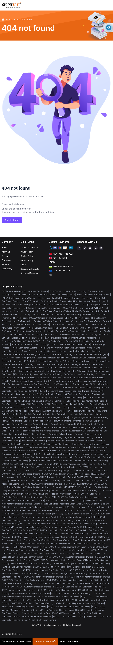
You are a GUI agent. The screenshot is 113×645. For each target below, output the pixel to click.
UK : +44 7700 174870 (58, 260)
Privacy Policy (27, 252)
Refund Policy (27, 260)
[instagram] (101, 248)
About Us (6, 252)
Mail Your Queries (71, 641)
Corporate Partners (6, 262)
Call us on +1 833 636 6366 (17, 641)
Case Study (7, 268)
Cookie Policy (27, 256)
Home (4, 247)
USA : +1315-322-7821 (63, 254)
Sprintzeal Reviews (29, 273)
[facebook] (79, 248)
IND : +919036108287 (63, 266)
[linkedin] (96, 248)
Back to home (11, 220)
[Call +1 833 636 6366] (108, 27)
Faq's (23, 264)
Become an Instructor (30, 269)
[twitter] (85, 248)
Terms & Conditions (29, 247)
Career (5, 256)
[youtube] (90, 248)
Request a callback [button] (43, 641)
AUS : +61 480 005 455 (59, 272)
